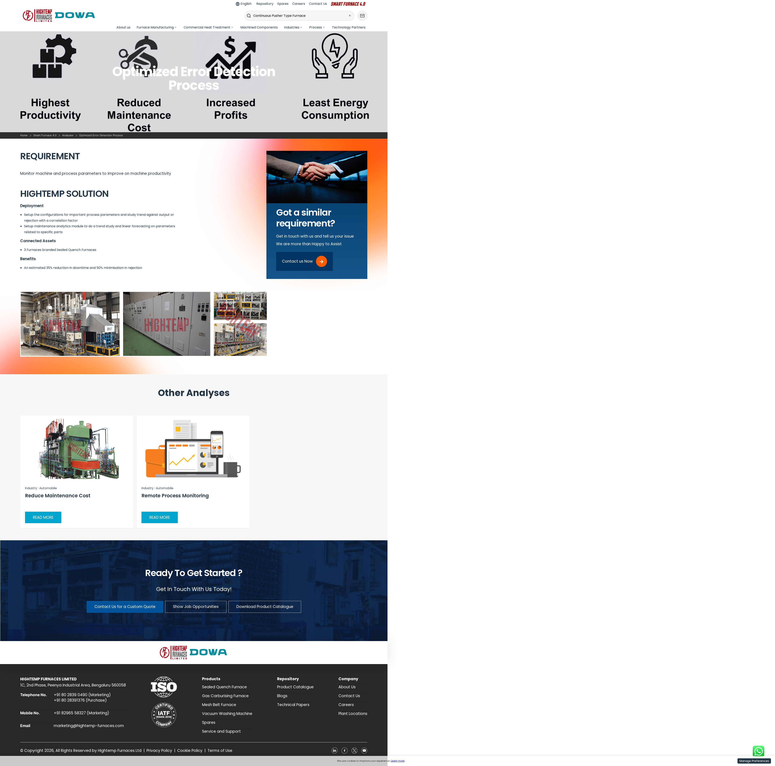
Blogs (282, 696)
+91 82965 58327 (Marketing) (81, 713)
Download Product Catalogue (264, 607)
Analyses (67, 135)
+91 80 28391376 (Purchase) (80, 700)
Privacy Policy (159, 750)
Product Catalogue (295, 687)
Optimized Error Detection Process (101, 135)
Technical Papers (293, 704)
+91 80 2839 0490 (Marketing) (82, 695)
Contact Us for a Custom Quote (124, 607)
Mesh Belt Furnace (219, 704)
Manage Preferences (754, 761)
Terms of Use (219, 750)
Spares (208, 722)
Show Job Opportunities (196, 607)
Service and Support (221, 731)
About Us (347, 687)
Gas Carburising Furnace (225, 696)
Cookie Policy (189, 750)
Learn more (397, 761)
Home (24, 135)
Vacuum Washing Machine (227, 713)
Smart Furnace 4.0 (45, 135)
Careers (346, 704)
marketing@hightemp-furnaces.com (89, 725)
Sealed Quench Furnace (224, 687)
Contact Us (349, 696)
